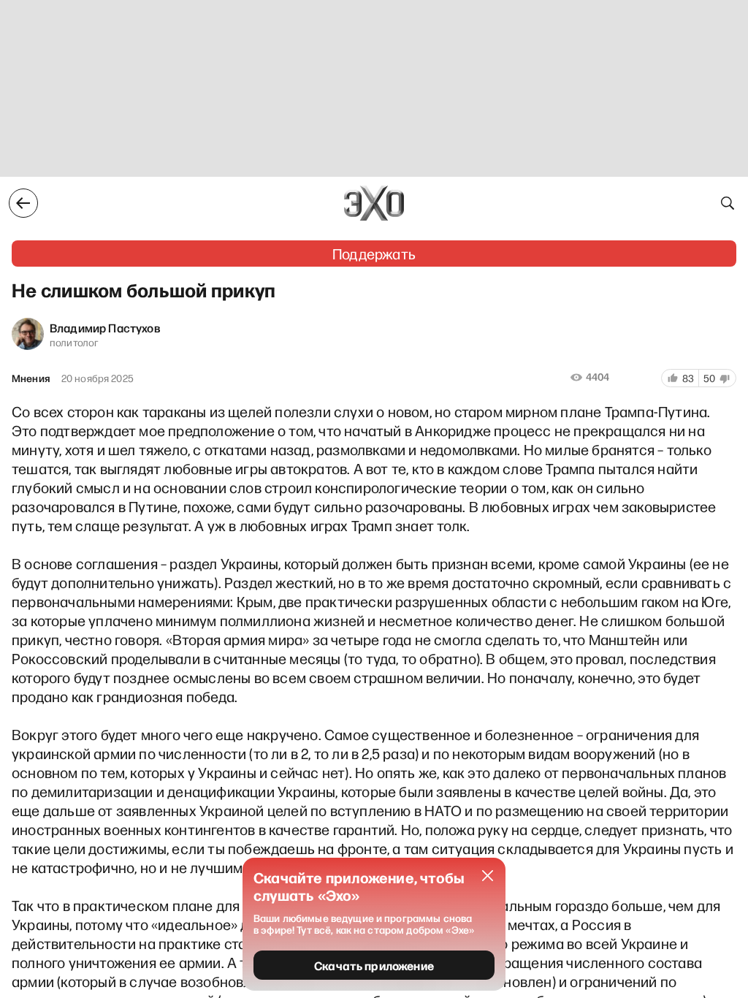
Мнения (31, 378)
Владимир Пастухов (105, 327)
